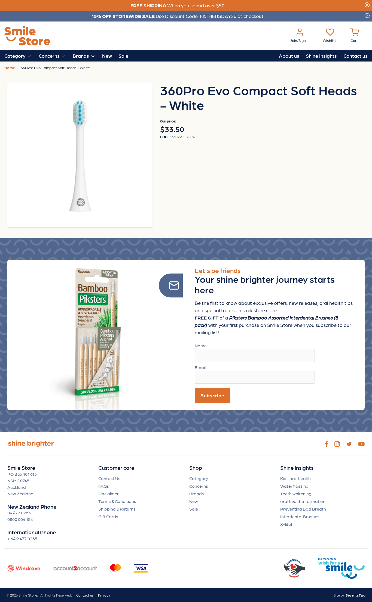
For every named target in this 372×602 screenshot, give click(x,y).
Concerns (198, 486)
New (107, 56)
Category (198, 478)
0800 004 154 (20, 519)
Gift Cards (108, 516)
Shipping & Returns (117, 508)
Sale (123, 56)
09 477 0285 (19, 512)
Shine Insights (321, 56)
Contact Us (109, 478)
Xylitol (286, 524)
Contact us (355, 56)
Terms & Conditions (117, 501)
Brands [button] (81, 56)
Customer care (116, 468)
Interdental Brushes (299, 516)
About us (289, 56)
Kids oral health (295, 478)
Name (201, 345)
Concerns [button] (50, 56)
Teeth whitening (296, 493)
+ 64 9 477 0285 (22, 538)
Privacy (104, 595)
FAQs (103, 486)
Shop (195, 468)
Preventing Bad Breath (303, 508)
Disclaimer (108, 493)
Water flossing (294, 486)
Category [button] (15, 56)
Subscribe (212, 395)
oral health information (302, 501)
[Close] (367, 4)
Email (200, 367)
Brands (196, 493)
